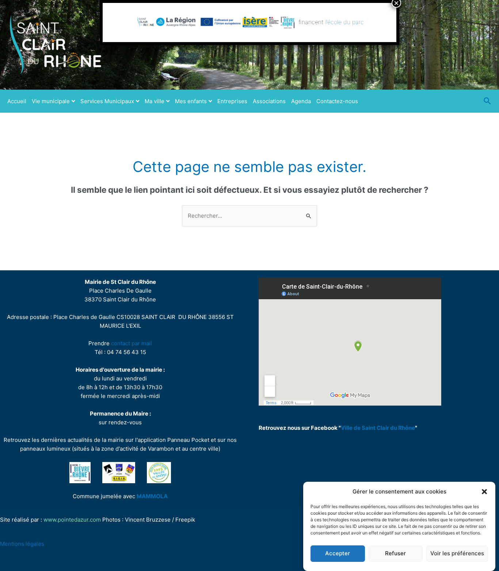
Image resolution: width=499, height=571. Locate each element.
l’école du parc (345, 22)
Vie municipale (51, 101)
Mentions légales (22, 543)
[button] (484, 491)
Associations (269, 101)
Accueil (16, 101)
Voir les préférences (457, 553)
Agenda (301, 101)
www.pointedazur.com (72, 519)
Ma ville (154, 101)
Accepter (337, 553)
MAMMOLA (152, 496)
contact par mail (131, 343)
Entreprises (232, 101)
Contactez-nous (337, 101)
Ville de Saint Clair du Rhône (378, 427)
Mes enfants (191, 101)
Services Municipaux (107, 101)
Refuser (395, 553)
